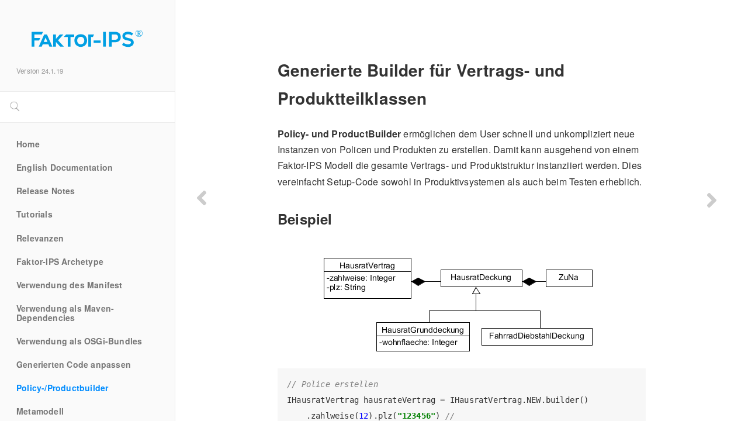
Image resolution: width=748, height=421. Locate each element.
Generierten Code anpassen (73, 365)
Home (28, 144)
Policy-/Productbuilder (62, 388)
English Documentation (64, 168)
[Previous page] (201, 197)
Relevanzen (40, 238)
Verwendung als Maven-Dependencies (65, 313)
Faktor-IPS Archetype (59, 262)
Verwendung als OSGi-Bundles (79, 341)
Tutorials (34, 214)
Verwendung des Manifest (69, 285)
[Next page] (711, 200)
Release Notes (45, 191)
